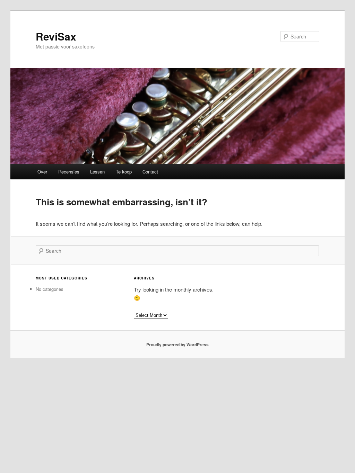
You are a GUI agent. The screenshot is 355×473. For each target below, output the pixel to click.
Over (42, 171)
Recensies (68, 171)
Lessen (97, 171)
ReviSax (56, 36)
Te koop (124, 171)
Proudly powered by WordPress (177, 344)
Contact (150, 171)
